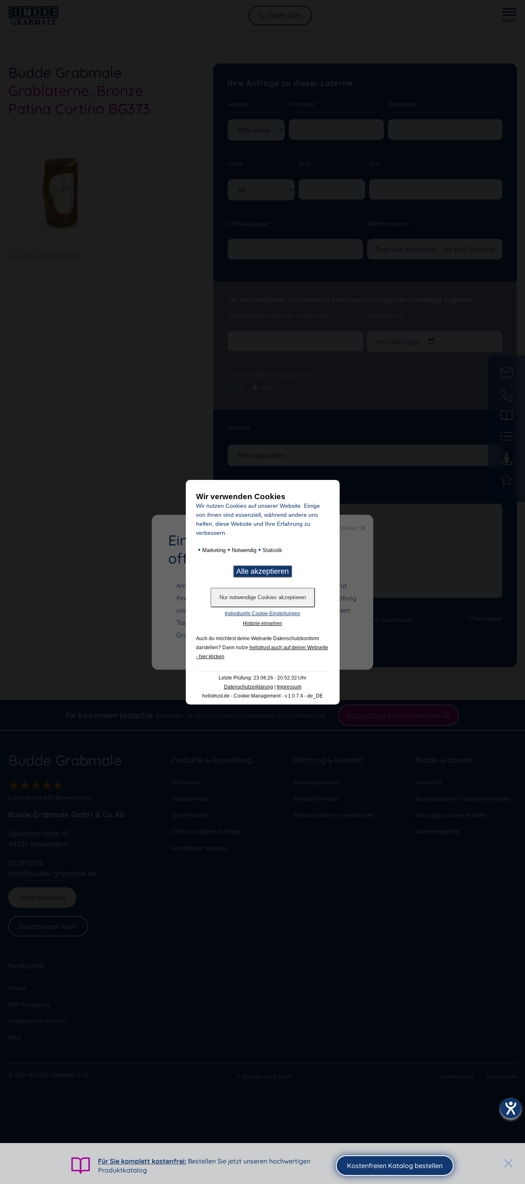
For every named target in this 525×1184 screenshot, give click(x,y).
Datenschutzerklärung (248, 687)
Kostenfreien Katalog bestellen (395, 1165)
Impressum (289, 687)
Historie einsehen (262, 623)
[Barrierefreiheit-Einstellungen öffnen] (510, 1108)
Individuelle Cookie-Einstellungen (262, 613)
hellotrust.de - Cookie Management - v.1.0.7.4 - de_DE (262, 696)
